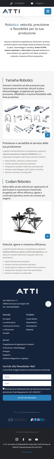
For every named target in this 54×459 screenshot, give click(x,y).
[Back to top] (48, 304)
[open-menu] (47, 11)
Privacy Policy (27, 452)
